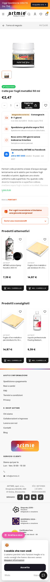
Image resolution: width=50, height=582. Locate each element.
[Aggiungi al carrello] (13, 288)
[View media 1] (7, 74)
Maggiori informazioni (14, 560)
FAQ (5, 390)
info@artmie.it (12, 476)
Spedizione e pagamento (15, 381)
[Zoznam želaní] (41, 14)
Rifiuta (7, 575)
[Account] (35, 14)
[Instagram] (27, 497)
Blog (5, 432)
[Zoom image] (23, 55)
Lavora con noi (10, 423)
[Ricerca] (29, 14)
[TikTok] (40, 497)
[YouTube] (34, 497)
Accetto (25, 567)
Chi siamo (8, 414)
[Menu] (3, 14)
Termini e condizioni (13, 395)
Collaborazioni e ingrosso (15, 418)
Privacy (6, 400)
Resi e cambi (9, 386)
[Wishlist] (45, 105)
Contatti (7, 428)
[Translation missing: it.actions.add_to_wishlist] (20, 239)
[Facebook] (20, 497)
